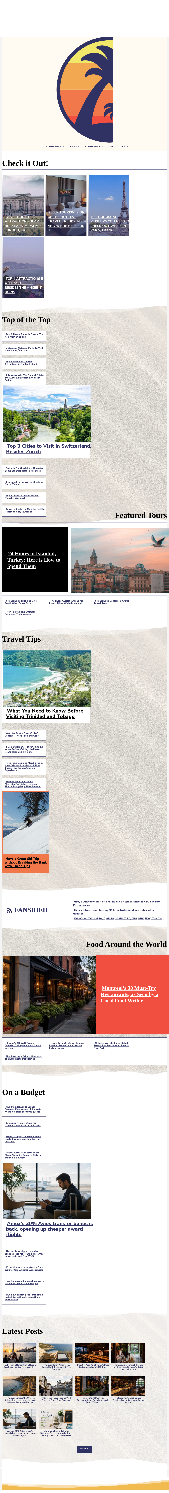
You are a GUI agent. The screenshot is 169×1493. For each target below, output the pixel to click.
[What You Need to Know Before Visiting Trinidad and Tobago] (46, 678)
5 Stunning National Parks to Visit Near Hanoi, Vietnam (24, 349)
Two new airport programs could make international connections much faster (24, 1297)
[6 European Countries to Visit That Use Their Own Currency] (55, 1385)
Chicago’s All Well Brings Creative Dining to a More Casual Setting (23, 1046)
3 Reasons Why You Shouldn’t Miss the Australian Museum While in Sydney (24, 378)
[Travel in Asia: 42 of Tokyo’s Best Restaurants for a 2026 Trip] (91, 1352)
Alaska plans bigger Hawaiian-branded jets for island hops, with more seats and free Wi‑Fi (24, 1254)
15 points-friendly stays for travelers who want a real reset (23, 1124)
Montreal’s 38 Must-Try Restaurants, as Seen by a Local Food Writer (129, 994)
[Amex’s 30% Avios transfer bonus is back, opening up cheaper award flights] (46, 1190)
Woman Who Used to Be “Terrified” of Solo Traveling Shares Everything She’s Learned (23, 784)
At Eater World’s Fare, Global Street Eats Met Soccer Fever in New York (111, 1046)
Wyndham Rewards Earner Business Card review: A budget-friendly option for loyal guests (23, 1109)
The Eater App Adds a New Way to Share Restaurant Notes (23, 1058)
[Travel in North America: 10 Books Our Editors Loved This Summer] (55, 1352)
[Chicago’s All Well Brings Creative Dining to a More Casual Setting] (127, 1385)
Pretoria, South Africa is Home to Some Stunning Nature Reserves (24, 469)
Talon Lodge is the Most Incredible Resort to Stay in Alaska (24, 510)
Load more (84, 1448)
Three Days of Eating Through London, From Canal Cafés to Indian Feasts (66, 1046)
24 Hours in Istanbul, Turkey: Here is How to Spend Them (33, 560)
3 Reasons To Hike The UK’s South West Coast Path (21, 602)
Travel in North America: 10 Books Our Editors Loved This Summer (56, 1367)
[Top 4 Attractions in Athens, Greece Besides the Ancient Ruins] (23, 267)
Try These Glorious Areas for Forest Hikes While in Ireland (66, 602)
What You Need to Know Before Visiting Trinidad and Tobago (44, 713)
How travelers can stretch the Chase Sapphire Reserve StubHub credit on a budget (23, 1155)
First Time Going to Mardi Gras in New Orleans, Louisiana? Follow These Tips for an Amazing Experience (24, 766)
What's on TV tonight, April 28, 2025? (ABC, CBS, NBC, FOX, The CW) (118, 918)
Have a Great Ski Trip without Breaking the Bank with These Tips (26, 862)
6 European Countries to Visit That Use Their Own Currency (56, 1399)
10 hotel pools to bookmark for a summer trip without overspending (24, 1268)
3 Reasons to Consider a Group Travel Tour (111, 602)
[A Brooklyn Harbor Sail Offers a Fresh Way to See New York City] (19, 1352)
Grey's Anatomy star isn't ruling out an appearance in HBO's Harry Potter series (116, 903)
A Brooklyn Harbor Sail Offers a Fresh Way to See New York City (20, 1366)
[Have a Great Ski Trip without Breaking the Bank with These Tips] (25, 822)
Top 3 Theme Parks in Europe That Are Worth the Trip (24, 335)
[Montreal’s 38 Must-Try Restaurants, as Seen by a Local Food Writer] (49, 994)
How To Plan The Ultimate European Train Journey (20, 613)
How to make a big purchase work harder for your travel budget (24, 1282)
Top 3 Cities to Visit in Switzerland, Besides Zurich (48, 449)
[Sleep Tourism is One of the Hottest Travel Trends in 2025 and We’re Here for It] (66, 205)
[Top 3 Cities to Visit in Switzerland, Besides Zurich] (46, 413)
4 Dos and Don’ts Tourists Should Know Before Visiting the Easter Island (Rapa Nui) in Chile (24, 749)
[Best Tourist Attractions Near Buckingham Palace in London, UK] (23, 205)
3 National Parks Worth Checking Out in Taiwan (24, 483)
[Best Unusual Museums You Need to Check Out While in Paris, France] (108, 205)
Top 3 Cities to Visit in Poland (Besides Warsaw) (22, 497)
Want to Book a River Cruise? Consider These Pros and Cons (22, 734)
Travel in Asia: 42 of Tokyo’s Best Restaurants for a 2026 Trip (93, 1366)
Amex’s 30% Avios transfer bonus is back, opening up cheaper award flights (49, 1229)
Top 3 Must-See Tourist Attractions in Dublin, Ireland (21, 363)
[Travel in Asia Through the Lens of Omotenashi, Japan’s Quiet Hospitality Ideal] (127, 1352)
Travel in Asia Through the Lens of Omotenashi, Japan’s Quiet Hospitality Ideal (129, 1367)
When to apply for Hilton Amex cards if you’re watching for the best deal (23, 1139)
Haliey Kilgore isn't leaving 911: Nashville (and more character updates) (113, 911)
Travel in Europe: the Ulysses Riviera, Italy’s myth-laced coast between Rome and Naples (20, 1400)
